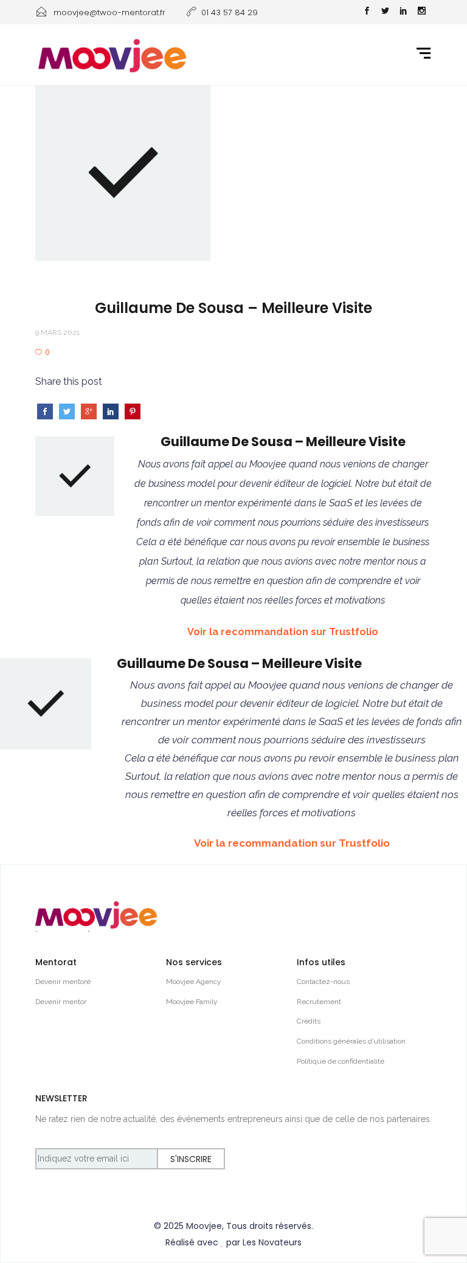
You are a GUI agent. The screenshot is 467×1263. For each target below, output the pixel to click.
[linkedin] (403, 12)
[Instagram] (421, 12)
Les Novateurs (272, 1242)
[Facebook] (367, 12)
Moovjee (204, 1226)
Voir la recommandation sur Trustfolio (282, 632)
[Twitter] (385, 12)
